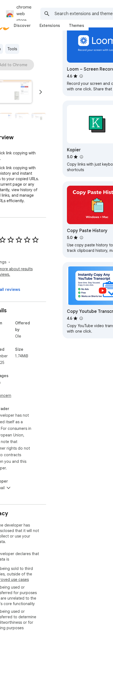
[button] (22, 117)
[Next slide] (40, 92)
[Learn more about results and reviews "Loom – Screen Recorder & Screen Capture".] (80, 76)
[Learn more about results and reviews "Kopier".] (81, 156)
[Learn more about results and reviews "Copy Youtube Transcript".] (80, 318)
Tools (12, 48)
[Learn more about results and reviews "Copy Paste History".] (81, 237)
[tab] (22, 25)
